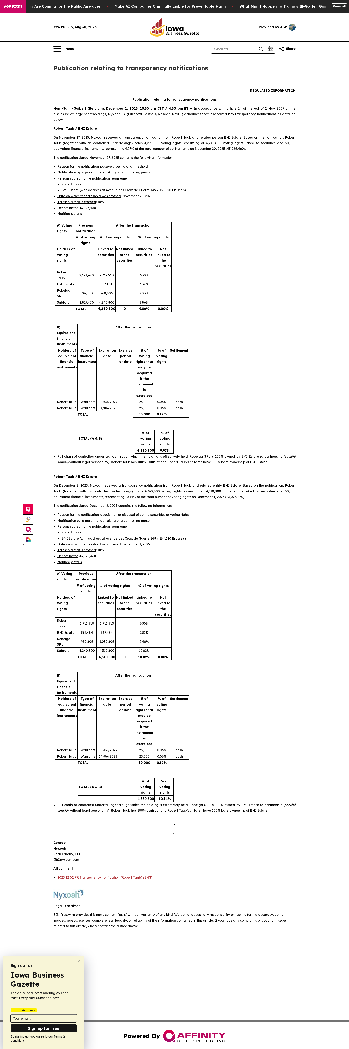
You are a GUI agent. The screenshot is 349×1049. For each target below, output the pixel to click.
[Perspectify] (28, 520)
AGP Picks (13, 6)
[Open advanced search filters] (270, 48)
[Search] (261, 48)
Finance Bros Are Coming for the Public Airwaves (55, 6)
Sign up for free (43, 1028)
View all (339, 6)
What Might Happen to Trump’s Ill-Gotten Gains (284, 6)
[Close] (79, 961)
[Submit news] (28, 509)
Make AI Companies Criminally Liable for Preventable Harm (170, 6)
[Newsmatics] (28, 540)
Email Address (24, 1010)
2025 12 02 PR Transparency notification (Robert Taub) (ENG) (104, 877)
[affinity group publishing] (28, 530)
